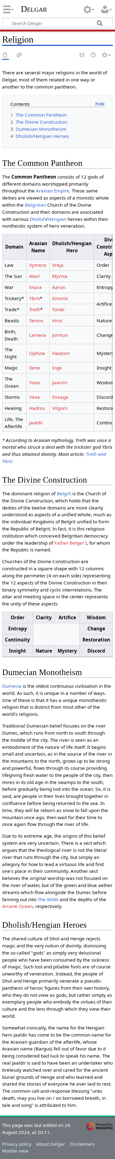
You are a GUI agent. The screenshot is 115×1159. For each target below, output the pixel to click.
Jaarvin (59, 382)
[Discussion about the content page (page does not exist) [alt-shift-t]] (19, 55)
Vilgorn (59, 408)
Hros (57, 320)
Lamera (37, 335)
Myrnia (59, 276)
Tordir (58, 309)
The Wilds (48, 899)
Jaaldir (36, 422)
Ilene (34, 368)
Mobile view (15, 1151)
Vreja (57, 265)
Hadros (37, 408)
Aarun (58, 287)
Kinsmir (60, 298)
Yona (34, 382)
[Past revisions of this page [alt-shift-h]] (93, 55)
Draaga (60, 397)
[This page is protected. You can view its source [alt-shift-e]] (82, 55)
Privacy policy (17, 1144)
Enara (35, 287)
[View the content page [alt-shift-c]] (5, 55)
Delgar (34, 9)
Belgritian (35, 205)
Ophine (37, 353)
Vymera (37, 265)
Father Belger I (70, 543)
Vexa (34, 397)
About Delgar (50, 1144)
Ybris (34, 298)
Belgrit (64, 493)
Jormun (60, 335)
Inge (57, 368)
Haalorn (61, 353)
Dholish (38, 219)
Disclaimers (82, 1144)
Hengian (57, 219)
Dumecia (11, 686)
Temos (36, 320)
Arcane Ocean (17, 906)
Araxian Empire (52, 191)
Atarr (34, 276)
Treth (34, 309)
